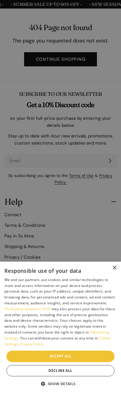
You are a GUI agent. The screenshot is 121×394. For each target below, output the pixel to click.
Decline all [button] (60, 370)
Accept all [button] (61, 356)
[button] (60, 383)
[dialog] (60, 328)
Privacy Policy (31, 344)
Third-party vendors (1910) (27, 308)
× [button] (114, 268)
